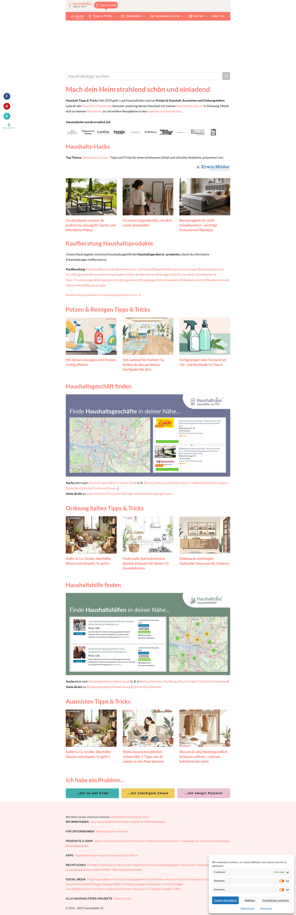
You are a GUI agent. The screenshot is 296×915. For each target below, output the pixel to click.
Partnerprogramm (154, 821)
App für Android (108, 855)
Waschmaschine (216, 280)
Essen (112, 488)
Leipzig (86, 488)
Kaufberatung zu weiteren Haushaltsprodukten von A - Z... (104, 295)
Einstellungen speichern (275, 900)
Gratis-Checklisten (105, 841)
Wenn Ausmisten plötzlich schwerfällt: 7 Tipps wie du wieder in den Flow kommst (143, 756)
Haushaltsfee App (85, 855)
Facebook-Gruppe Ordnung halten (100, 884)
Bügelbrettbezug (165, 269)
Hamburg (159, 483)
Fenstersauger (187, 269)
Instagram (111, 889)
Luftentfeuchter (203, 274)
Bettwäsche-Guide (94, 157)
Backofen (91, 269)
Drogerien (131, 493)
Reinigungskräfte (97, 687)
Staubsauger (148, 280)
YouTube (97, 889)
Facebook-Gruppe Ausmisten (141, 884)
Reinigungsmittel (107, 280)
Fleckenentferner (210, 269)
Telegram (138, 889)
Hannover (221, 681)
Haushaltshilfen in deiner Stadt (109, 681)
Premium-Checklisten (132, 841)
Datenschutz (247, 908)
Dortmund (99, 488)
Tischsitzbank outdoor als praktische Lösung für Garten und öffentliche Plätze (91, 225)
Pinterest (124, 889)
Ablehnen (249, 900)
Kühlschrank (182, 274)
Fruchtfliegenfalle (78, 274)
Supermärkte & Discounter (104, 493)
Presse (123, 831)
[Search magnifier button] (226, 76)
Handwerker (153, 687)
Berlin (148, 483)
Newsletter (94, 111)
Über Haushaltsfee (101, 821)
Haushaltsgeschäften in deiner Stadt (112, 483)
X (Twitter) (152, 889)
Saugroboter (129, 280)
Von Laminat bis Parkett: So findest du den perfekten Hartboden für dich (143, 364)
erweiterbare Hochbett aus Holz (129, 817)
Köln (184, 483)
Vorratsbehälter (169, 280)
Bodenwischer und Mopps (134, 269)
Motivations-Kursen (189, 106)
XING (177, 889)
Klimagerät (165, 274)
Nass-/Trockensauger (80, 280)
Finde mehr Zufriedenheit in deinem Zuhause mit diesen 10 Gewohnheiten (146, 563)
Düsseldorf (73, 488)
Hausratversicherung (105, 274)
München (173, 483)
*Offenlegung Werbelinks (127, 869)
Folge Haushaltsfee (99, 879)
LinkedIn (166, 889)
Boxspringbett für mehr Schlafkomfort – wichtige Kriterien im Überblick (198, 225)
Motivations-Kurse (159, 841)
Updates (136, 821)
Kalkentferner (146, 274)
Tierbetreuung (121, 687)
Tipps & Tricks (122, 898)
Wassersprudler (95, 285)
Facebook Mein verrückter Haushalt (166, 879)
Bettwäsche (107, 269)
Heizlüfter (128, 274)
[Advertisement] (148, 46)
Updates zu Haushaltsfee (164, 111)
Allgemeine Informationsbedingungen (156, 865)
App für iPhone (129, 855)
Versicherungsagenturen (156, 493)
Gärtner (137, 687)
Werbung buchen (106, 831)
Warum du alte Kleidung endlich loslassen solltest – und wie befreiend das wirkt (203, 756)
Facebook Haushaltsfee (127, 879)
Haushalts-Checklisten (97, 106)
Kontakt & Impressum (100, 865)
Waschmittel (74, 285)
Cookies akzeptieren (225, 900)
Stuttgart (221, 483)
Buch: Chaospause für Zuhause (191, 841)
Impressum (266, 908)
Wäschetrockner (193, 280)
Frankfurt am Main (201, 483)
